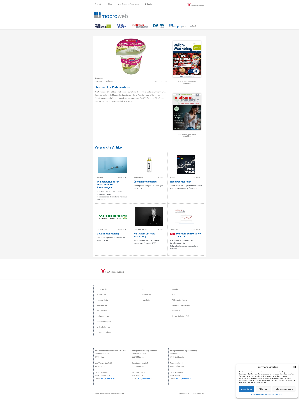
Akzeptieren (246, 389)
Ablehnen (263, 389)
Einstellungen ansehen (284, 389)
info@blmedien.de (108, 379)
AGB (173, 295)
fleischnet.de (102, 311)
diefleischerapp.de (104, 322)
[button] (294, 367)
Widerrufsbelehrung (179, 300)
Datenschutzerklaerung (181, 305)
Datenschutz (269, 394)
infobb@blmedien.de (183, 379)
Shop (144, 289)
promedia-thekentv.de (105, 332)
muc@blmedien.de (145, 379)
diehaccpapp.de (103, 316)
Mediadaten (146, 295)
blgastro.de (101, 295)
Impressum (279, 394)
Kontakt (175, 289)
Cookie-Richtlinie (257, 394)
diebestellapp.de (103, 327)
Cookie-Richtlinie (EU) (180, 316)
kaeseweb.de (102, 305)
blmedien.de (102, 289)
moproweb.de (102, 300)
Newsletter (146, 300)
